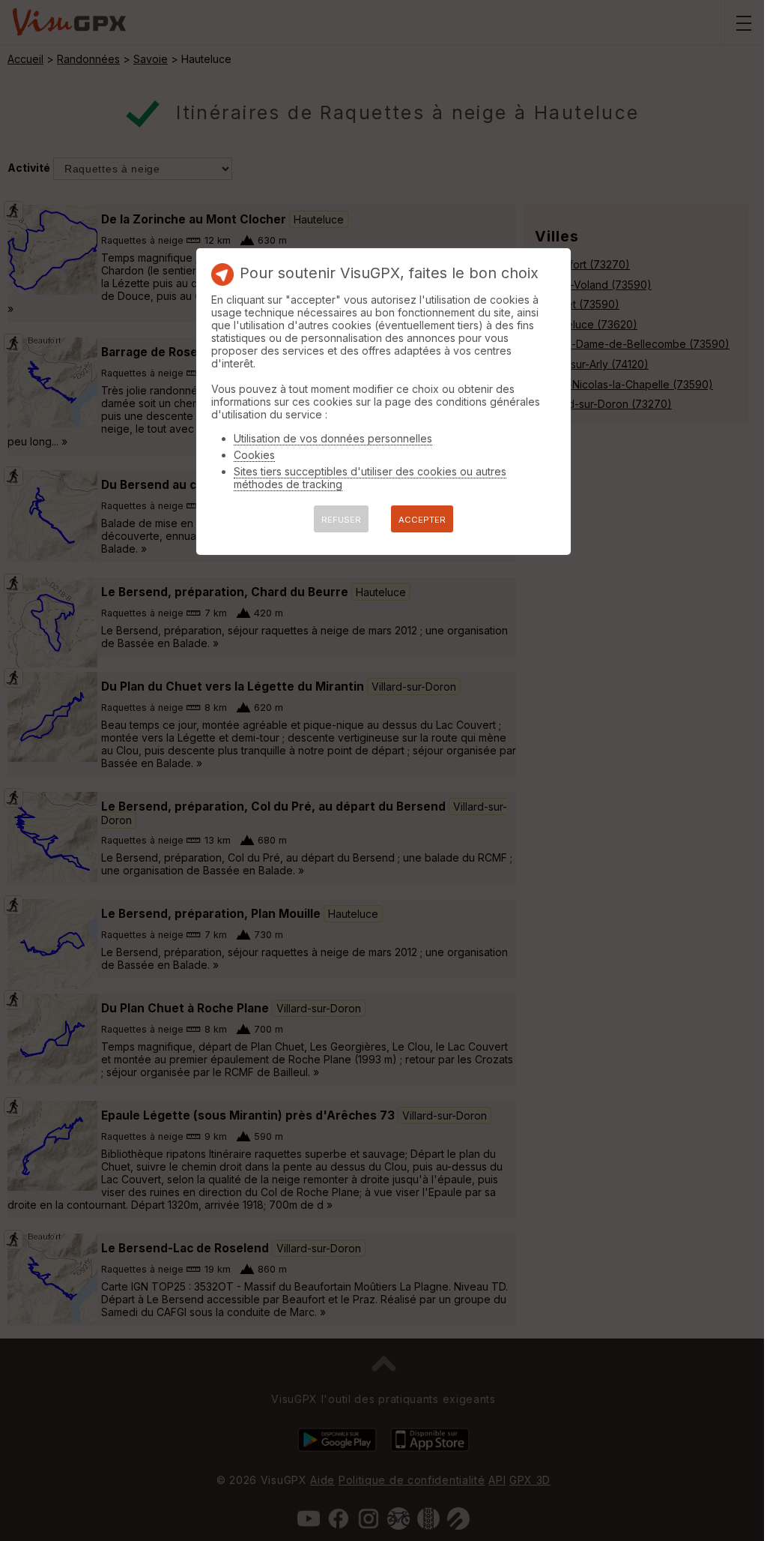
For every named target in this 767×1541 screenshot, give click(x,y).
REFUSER (341, 519)
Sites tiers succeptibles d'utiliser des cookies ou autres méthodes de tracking (370, 477)
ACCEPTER (422, 519)
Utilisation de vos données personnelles (333, 438)
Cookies (254, 454)
